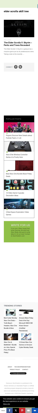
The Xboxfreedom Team (22, 367)
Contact (25, 369)
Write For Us (20, 225)
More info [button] (6, 404)
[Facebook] (9, 410)
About (10, 367)
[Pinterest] (22, 410)
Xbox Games (7, 40)
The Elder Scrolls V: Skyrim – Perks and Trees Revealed (18, 43)
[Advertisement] (19, 94)
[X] (16, 410)
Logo (3, 4)
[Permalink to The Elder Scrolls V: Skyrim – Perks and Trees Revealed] (19, 36)
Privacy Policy (15, 369)
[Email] (28, 410)
